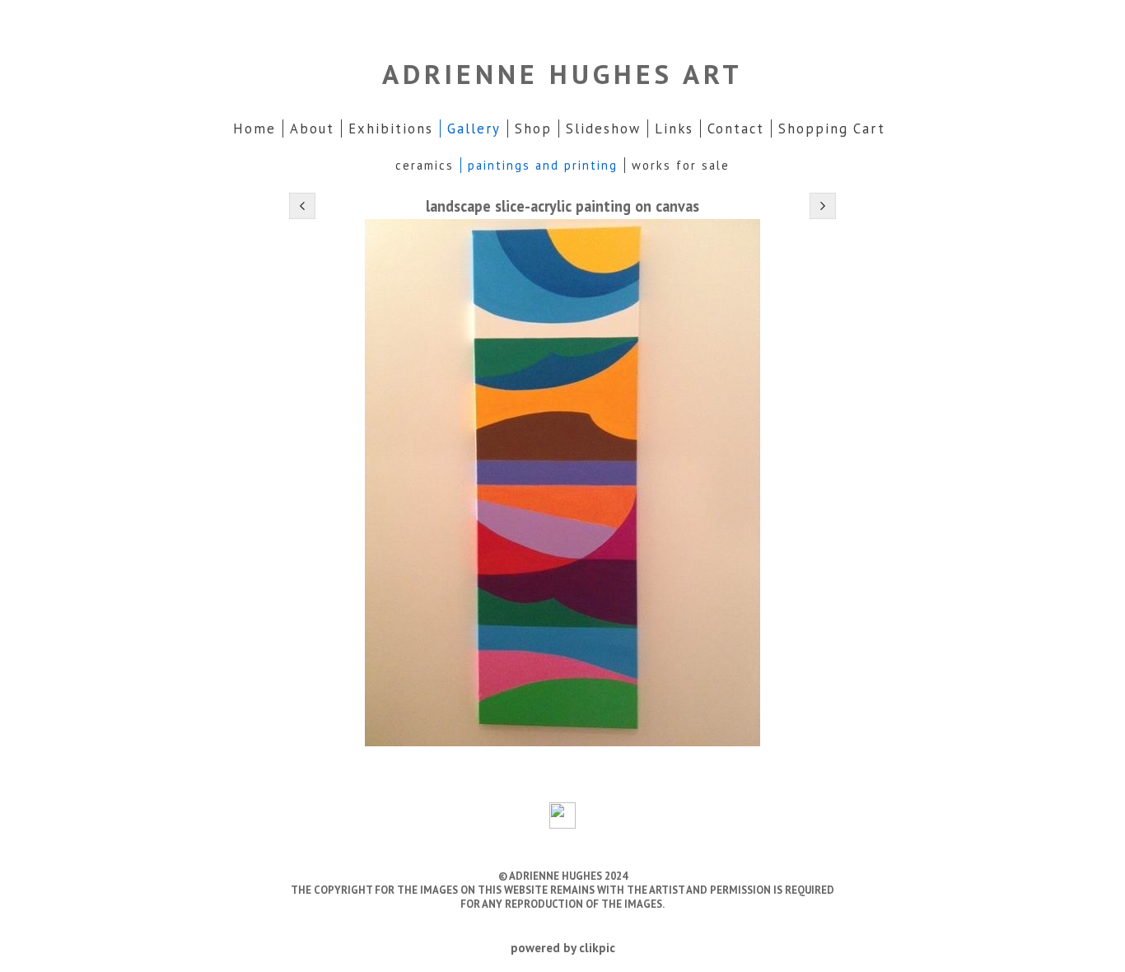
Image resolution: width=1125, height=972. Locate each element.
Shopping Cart (831, 128)
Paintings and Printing (543, 165)
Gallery (474, 128)
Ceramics (424, 165)
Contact (735, 128)
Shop (533, 128)
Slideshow (603, 128)
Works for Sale (681, 165)
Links (674, 128)
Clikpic (597, 948)
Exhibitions (390, 128)
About (312, 128)
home (254, 128)
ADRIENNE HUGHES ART (562, 73)
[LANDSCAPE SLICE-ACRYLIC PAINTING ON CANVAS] (562, 482)
